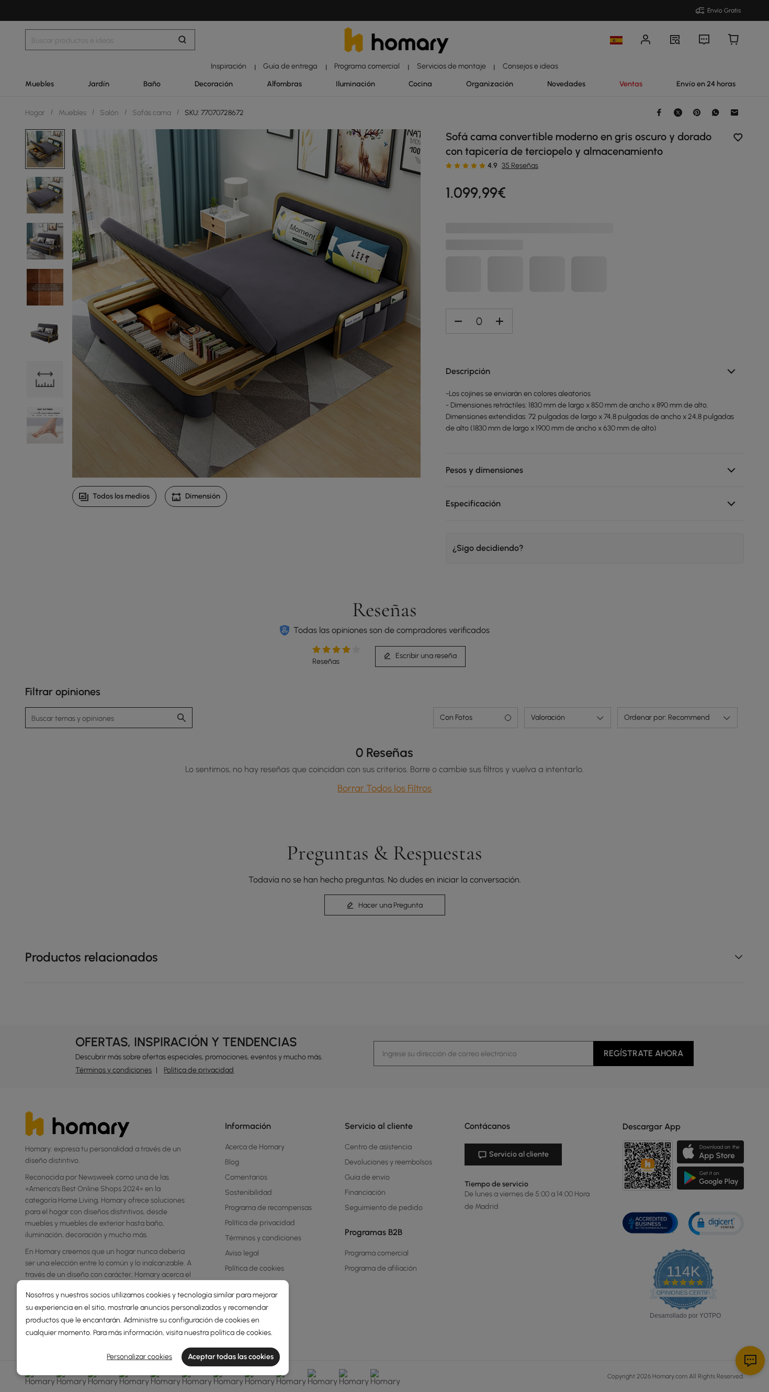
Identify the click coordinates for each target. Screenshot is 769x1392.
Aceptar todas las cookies (231, 1356)
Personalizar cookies (139, 1356)
